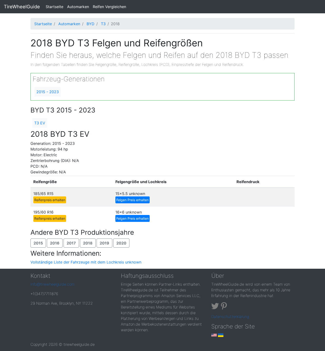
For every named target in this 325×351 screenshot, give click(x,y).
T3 (103, 23)
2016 (54, 243)
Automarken (78, 6)
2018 (88, 243)
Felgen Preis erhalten (132, 200)
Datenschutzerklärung (230, 316)
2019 (104, 243)
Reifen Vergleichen (109, 6)
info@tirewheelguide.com (52, 284)
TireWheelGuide (22, 7)
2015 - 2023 (47, 91)
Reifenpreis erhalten (49, 200)
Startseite (55, 6)
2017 (71, 243)
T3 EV (39, 123)
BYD (90, 23)
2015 (38, 243)
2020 (121, 243)
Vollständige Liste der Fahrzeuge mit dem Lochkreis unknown (85, 262)
